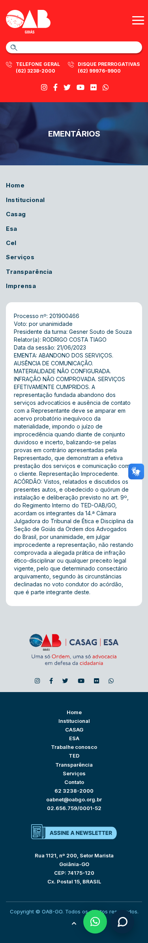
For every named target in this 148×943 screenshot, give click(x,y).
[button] (95, 922)
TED (74, 755)
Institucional (25, 200)
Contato (74, 782)
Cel (11, 243)
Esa (11, 228)
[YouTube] (80, 87)
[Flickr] (93, 87)
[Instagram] (44, 87)
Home (15, 185)
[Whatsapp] (106, 87)
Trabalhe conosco (74, 747)
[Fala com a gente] (122, 922)
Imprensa (21, 286)
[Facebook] (55, 87)
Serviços (20, 257)
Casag (16, 214)
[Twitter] (67, 87)
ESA (74, 738)
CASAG (74, 729)
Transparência (29, 271)
